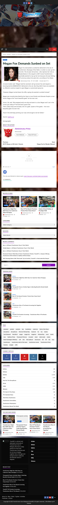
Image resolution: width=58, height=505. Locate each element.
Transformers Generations (9, 400)
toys (53, 339)
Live (54, 49)
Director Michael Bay (24, 331)
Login (53, 166)
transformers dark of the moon (19, 342)
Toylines (17, 496)
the (49, 339)
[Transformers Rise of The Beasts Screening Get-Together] (49, 419)
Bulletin (5, 59)
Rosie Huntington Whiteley (10, 339)
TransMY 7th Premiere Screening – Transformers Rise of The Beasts (7, 315)
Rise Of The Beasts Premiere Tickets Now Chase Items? (7, 296)
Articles (14, 285)
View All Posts (32, 135)
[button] (2, 49)
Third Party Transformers (9, 397)
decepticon (6, 331)
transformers (7, 342)
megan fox (27, 334)
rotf (20, 339)
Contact (10, 498)
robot (36, 337)
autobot (12, 329)
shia (24, 339)
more (47, 334)
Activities (22, 496)
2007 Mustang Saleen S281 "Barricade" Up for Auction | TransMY (19, 258)
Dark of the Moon (44, 329)
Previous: (13, 143)
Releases (5, 389)
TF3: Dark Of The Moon (9, 392)
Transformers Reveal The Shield (11, 406)
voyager (11, 344)
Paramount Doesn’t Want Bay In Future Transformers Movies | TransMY (21, 253)
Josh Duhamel (7, 334)
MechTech (15, 334)
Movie (4, 383)
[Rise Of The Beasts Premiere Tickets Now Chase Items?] (29, 201)
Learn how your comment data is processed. (36, 176)
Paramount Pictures (22, 337)
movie (51, 334)
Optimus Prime (11, 337)
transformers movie (34, 342)
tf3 (46, 339)
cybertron (35, 329)
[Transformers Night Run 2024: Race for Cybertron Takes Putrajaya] (11, 201)
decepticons (14, 331)
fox (41, 331)
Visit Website (20, 135)
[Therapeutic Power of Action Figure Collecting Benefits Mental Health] (22, 419)
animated (6, 329)
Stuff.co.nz (11, 117)
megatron (33, 334)
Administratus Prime (25, 81)
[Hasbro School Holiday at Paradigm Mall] (47, 201)
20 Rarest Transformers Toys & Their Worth (18, 245)
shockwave (37, 339)
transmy (6, 344)
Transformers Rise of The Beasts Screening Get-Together (7, 306)
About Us (4, 496)
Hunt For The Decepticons (9, 380)
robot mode (42, 337)
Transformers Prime (46, 342)
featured (33, 331)
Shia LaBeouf (29, 339)
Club (13, 303)
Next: (46, 143)
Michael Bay (41, 334)
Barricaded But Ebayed (43, 258)
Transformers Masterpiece (9, 403)
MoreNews (48, 501)
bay (23, 329)
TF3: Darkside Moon (8, 394)
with (16, 344)
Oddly (4, 386)
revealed (31, 337)
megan (21, 334)
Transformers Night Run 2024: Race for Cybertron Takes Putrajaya (10, 210)
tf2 (43, 339)
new (5, 337)
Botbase (5, 371)
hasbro (46, 331)
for (38, 331)
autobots (18, 329)
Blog (9, 496)
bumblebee (28, 329)
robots (48, 337)
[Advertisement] (29, 37)
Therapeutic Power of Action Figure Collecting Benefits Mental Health (7, 287)
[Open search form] (47, 49)
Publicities (5, 498)
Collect (12, 496)
